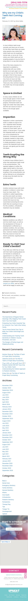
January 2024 (6, 409)
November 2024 (7, 385)
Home (6, 595)
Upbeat (4, 514)
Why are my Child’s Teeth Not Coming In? (12, 15)
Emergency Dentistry (8, 485)
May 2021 (5, 451)
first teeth (7, 295)
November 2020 (7, 465)
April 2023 (5, 430)
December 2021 (7, 435)
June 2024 (5, 397)
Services (18, 595)
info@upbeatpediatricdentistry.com (16, 7)
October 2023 (6, 416)
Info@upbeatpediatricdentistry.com (13, 584)
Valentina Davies (7, 358)
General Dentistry (7, 490)
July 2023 (5, 423)
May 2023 (5, 428)
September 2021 (7, 442)
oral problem (15, 295)
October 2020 (6, 468)
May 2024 (5, 399)
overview (22, 295)
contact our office (8, 283)
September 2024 (7, 390)
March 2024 (6, 404)
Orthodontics (6, 497)
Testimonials (9, 597)
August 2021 (6, 444)
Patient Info (23, 595)
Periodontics (6, 502)
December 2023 (7, 411)
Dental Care (6, 483)
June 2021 (5, 449)
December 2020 (7, 463)
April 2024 (5, 402)
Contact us (16, 597)
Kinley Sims (6, 373)
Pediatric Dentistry (10, 293)
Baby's (4, 481)
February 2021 (6, 458)
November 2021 (7, 437)
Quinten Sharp (6, 354)
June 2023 (5, 425)
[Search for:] (14, 306)
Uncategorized (7, 511)
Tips (3, 506)
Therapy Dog (6, 504)
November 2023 (7, 414)
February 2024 (7, 407)
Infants (4, 492)
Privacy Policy (23, 597)
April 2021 (5, 454)
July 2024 (5, 395)
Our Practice (11, 595)
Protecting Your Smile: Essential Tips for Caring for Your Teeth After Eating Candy (14, 325)
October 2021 (6, 440)
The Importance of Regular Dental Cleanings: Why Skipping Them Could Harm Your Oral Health (14, 319)
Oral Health (5, 495)
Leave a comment (9, 298)
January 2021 (6, 461)
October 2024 (6, 388)
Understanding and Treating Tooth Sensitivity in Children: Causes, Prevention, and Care (13, 338)
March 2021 (6, 456)
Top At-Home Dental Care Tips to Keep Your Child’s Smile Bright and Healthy (13, 331)
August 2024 (6, 392)
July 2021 (5, 447)
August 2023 (6, 421)
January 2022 (6, 432)
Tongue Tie (5, 509)
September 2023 (7, 418)
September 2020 (7, 470)
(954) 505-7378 (19, 2)
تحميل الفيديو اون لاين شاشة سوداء (12, 363)
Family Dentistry (7, 488)
